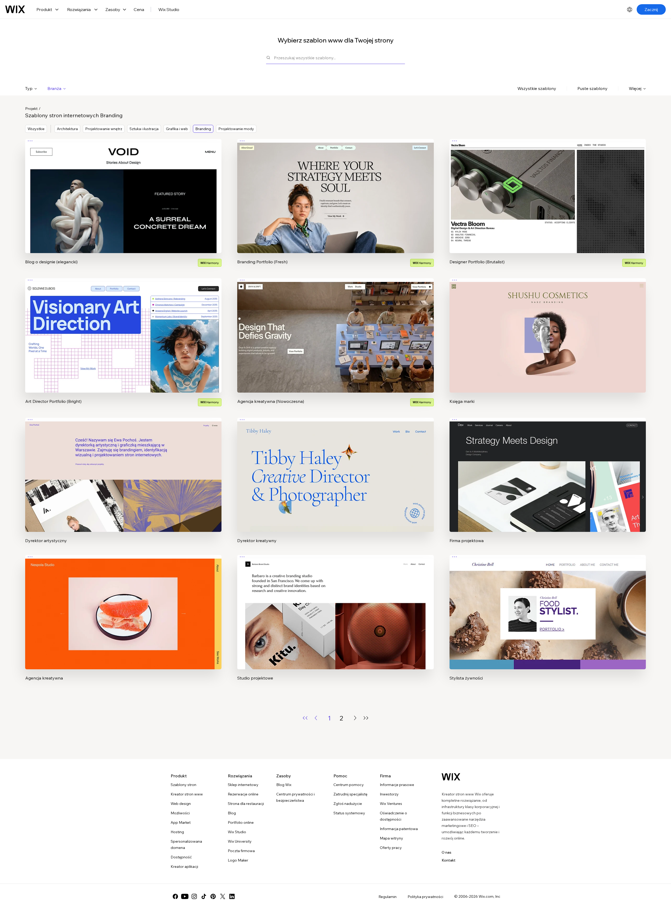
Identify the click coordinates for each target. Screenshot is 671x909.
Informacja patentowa (399, 828)
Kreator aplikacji (184, 866)
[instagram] (194, 896)
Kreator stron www (187, 794)
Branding (203, 128)
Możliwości (180, 813)
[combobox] (339, 57)
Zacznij (651, 9)
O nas (446, 852)
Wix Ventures (391, 803)
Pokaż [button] (123, 206)
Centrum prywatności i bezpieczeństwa (295, 797)
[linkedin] (232, 896)
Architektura (67, 128)
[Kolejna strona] (355, 718)
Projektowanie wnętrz (103, 128)
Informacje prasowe (397, 784)
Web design (181, 803)
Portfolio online (241, 822)
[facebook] (175, 896)
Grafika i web (177, 128)
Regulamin (387, 896)
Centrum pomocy (348, 784)
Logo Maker (238, 860)
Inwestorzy (389, 794)
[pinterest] (213, 896)
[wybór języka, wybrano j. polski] (629, 9)
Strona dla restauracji (246, 803)
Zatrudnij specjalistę (350, 794)
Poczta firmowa (241, 850)
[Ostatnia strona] (366, 718)
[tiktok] (203, 896)
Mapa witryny (391, 838)
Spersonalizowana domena (186, 844)
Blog (232, 813)
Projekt (31, 108)
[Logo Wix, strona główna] (15, 9)
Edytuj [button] (123, 191)
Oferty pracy (391, 847)
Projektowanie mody (236, 128)
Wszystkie (36, 128)
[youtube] (185, 896)
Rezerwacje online (243, 794)
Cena (139, 9)
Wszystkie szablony (536, 88)
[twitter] (222, 896)
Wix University (240, 841)
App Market (181, 822)
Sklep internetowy (243, 784)
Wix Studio (168, 9)
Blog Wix (283, 784)
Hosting (177, 832)
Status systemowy (349, 813)
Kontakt (449, 860)
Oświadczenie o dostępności (393, 816)
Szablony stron (183, 784)
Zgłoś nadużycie (347, 803)
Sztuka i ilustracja (144, 128)
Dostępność (181, 857)
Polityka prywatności (425, 896)
